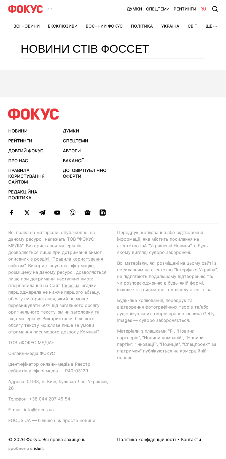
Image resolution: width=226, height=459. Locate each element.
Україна (170, 26)
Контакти (191, 439)
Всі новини (27, 26)
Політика (142, 26)
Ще (209, 26)
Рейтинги (185, 9)
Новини (18, 131)
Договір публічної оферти (85, 173)
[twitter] (27, 212)
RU (203, 9)
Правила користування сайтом (26, 176)
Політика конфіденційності (146, 439)
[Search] (215, 9)
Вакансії (73, 160)
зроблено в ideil (26, 449)
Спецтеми (158, 9)
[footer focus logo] (33, 114)
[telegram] (42, 212)
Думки (134, 9)
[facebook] (12, 212)
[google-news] (87, 212)
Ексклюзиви (62, 26)
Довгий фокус (26, 150)
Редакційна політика (22, 194)
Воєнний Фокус (104, 26)
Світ (192, 26)
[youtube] (57, 212)
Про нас (18, 160)
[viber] (72, 212)
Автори (72, 150)
